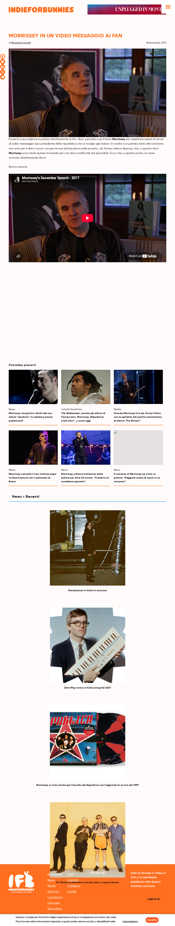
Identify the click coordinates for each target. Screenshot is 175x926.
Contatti (72, 880)
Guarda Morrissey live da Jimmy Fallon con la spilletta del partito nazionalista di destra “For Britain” (138, 417)
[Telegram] (2, 77)
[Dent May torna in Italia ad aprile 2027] (87, 645)
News (51, 880)
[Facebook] (2, 56)
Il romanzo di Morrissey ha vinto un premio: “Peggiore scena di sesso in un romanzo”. (137, 478)
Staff (70, 874)
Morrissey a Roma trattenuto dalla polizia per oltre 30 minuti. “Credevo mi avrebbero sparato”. (85, 478)
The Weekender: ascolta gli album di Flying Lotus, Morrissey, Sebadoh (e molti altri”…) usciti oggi (83, 417)
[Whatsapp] (2, 71)
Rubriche (53, 891)
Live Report (55, 897)
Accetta (152, 920)
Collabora (73, 886)
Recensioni (55, 874)
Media (52, 886)
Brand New (55, 909)
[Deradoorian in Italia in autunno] (87, 548)
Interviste (54, 903)
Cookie (72, 891)
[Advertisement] (87, 837)
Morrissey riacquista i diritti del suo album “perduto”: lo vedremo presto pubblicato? (31, 417)
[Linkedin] (2, 66)
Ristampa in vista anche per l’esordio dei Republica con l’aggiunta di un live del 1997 (87, 785)
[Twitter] (2, 61)
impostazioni (130, 921)
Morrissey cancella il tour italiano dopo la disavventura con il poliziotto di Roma (32, 478)
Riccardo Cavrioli (21, 43)
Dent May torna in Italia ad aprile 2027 (87, 688)
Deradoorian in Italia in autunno (87, 590)
